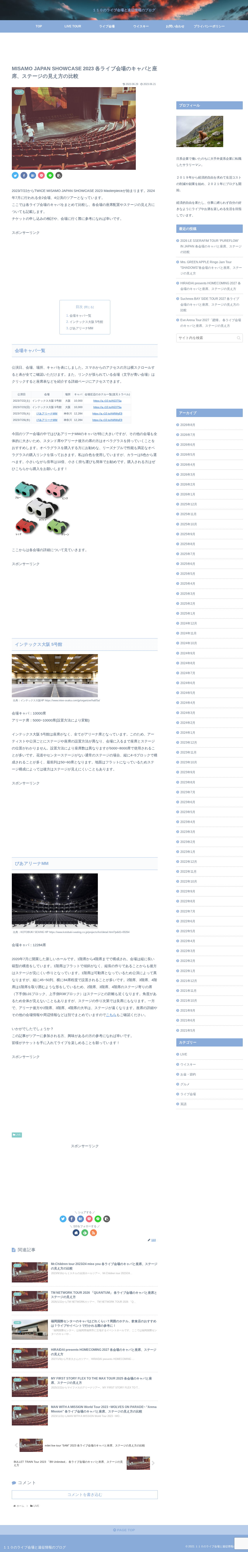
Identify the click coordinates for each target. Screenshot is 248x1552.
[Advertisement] (85, 49)
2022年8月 (187, 901)
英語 (183, 1104)
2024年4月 (187, 702)
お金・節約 (188, 1074)
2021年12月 (188, 980)
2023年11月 (188, 752)
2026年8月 (187, 425)
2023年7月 (187, 792)
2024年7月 (187, 673)
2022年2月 (187, 960)
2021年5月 (187, 1030)
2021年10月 (188, 1000)
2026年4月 (187, 464)
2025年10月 (188, 524)
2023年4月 (187, 822)
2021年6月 (187, 1020)
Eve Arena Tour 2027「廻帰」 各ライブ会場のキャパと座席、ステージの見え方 (210, 322)
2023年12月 (188, 742)
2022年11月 (188, 871)
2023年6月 (187, 802)
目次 (79, 307)
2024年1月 (187, 732)
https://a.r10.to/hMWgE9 (107, 413)
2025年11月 (188, 514)
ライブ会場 (188, 1094)
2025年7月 (187, 554)
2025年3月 (187, 593)
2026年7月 (187, 434)
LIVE (18, 1134)
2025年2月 (187, 603)
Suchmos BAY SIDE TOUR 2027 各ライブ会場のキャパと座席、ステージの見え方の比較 (209, 304)
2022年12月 (188, 861)
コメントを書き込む (84, 1494)
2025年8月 (187, 544)
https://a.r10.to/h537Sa (107, 400)
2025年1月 (187, 613)
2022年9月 (187, 891)
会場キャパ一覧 (80, 315)
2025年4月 (187, 583)
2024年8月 (187, 663)
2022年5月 (187, 931)
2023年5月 (187, 812)
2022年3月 (187, 951)
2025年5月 (187, 573)
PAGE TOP (125, 1530)
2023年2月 (187, 841)
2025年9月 (187, 534)
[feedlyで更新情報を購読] (84, 1232)
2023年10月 (188, 762)
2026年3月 (187, 474)
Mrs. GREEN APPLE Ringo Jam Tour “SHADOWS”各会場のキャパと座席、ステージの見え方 (211, 267)
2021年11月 (188, 990)
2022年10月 (188, 881)
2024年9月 (187, 653)
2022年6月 (187, 921)
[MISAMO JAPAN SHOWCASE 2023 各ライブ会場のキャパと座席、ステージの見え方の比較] (32, 175)
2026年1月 (187, 494)
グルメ (185, 1084)
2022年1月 (187, 970)
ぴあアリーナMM (81, 328)
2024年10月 (188, 643)
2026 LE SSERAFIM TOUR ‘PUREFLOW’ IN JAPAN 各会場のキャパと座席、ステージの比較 (211, 246)
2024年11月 (188, 633)
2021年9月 (187, 1010)
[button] (238, 338)
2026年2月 (187, 484)
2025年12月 (188, 504)
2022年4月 (187, 941)
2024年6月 (187, 683)
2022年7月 (187, 911)
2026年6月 (187, 444)
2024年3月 (187, 712)
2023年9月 (187, 772)
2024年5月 (187, 692)
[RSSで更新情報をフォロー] (93, 1232)
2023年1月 (187, 851)
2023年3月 (187, 831)
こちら (111, 1015)
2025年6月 (187, 563)
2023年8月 (187, 782)
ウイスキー (188, 1064)
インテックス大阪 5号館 (86, 321)
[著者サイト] (76, 1232)
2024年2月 (187, 722)
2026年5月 (187, 454)
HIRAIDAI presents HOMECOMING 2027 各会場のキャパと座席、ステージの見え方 (210, 285)
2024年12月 (188, 623)
